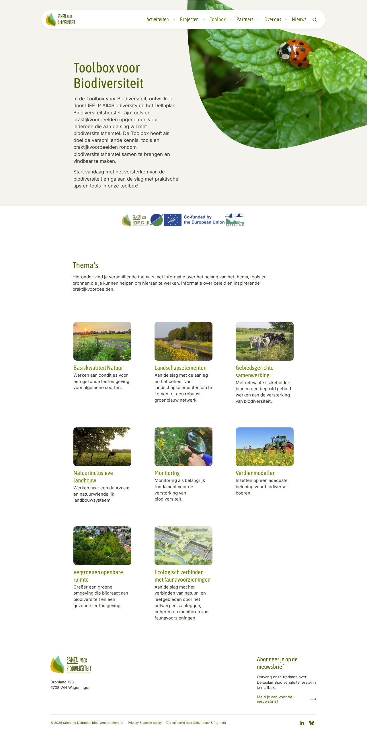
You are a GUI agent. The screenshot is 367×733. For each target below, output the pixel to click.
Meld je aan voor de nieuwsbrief (274, 699)
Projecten (189, 19)
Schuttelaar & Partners (209, 723)
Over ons (272, 19)
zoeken (315, 19)
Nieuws (299, 19)
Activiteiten (158, 19)
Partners (245, 19)
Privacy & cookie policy (145, 723)
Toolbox (218, 19)
